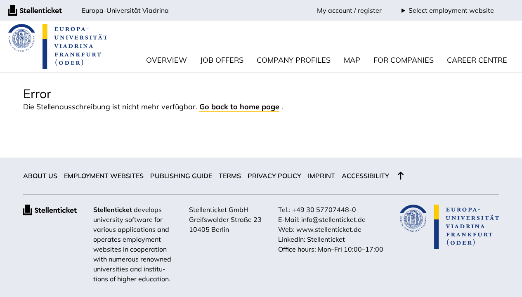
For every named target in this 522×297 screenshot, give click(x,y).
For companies (403, 60)
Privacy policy (274, 176)
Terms (230, 176)
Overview (166, 60)
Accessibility (365, 176)
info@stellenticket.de (333, 219)
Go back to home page (239, 106)
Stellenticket (112, 209)
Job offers (221, 60)
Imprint (321, 176)
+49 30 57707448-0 (324, 209)
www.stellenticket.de (328, 229)
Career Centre (477, 60)
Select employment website (451, 10)
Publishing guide (181, 176)
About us (40, 176)
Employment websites (104, 176)
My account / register (349, 10)
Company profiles (294, 60)
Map (352, 60)
